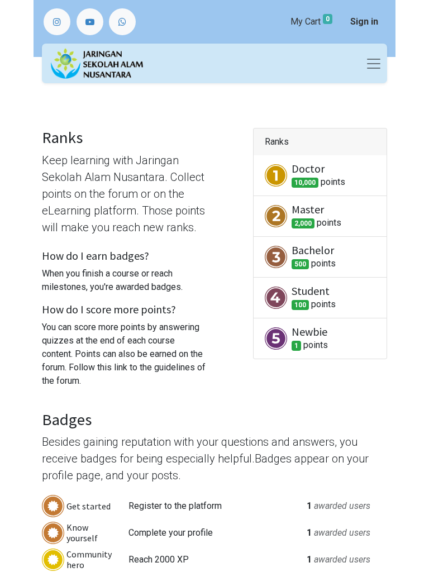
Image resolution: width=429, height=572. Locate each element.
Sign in (364, 21)
